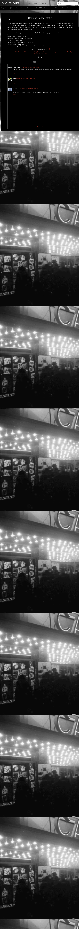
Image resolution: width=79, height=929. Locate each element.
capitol (24, 52)
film (35, 52)
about (17, 8)
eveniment (30, 52)
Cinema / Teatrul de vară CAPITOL (31, 8)
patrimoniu (68, 52)
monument (52, 52)
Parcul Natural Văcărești (60, 8)
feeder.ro (47, 8)
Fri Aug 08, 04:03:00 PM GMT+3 (25, 78)
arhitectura (17, 52)
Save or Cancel (38, 54)
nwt (63, 52)
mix (47, 52)
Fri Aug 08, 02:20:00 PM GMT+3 (30, 67)
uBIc (49, 49)
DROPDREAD (17, 67)
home (12, 8)
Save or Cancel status (40, 18)
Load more (40, 127)
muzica (58, 52)
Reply (14, 73)
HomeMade (41, 52)
